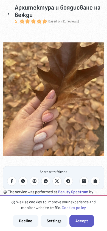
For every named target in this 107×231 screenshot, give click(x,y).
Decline (25, 221)
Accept (81, 221)
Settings (54, 221)
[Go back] (8, 14)
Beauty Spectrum (73, 192)
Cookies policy (74, 207)
